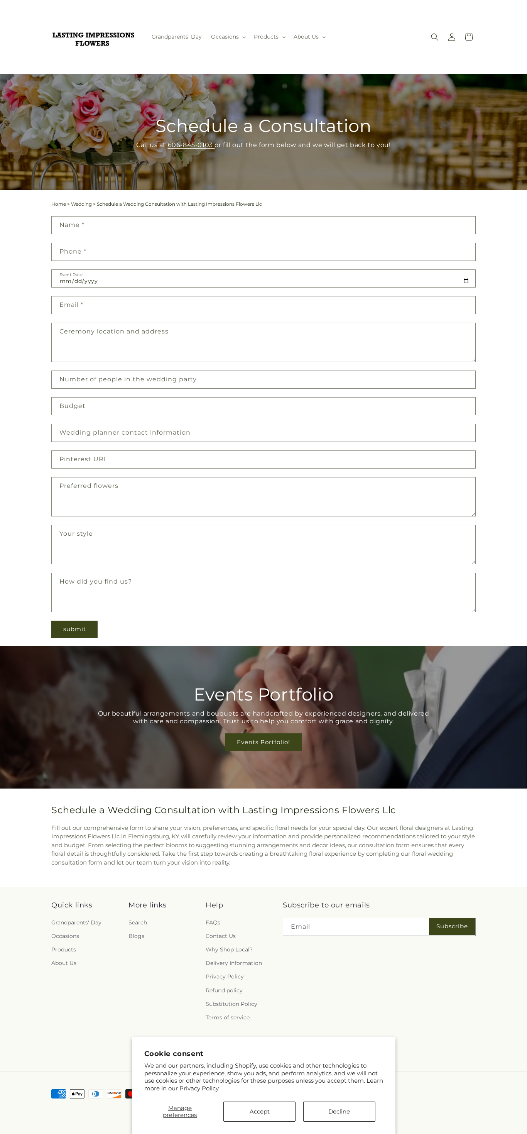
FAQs (213, 922)
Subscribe (452, 926)
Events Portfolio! (263, 742)
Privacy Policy (199, 1088)
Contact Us (221, 936)
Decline (339, 1111)
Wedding (81, 204)
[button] (227, 37)
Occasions (65, 936)
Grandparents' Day (76, 922)
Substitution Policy (231, 1003)
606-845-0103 (191, 145)
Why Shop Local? (229, 949)
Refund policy (224, 990)
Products (63, 949)
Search (137, 922)
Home (58, 204)
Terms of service (228, 1017)
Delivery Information (234, 963)
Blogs (136, 936)
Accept (260, 1111)
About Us (63, 963)
